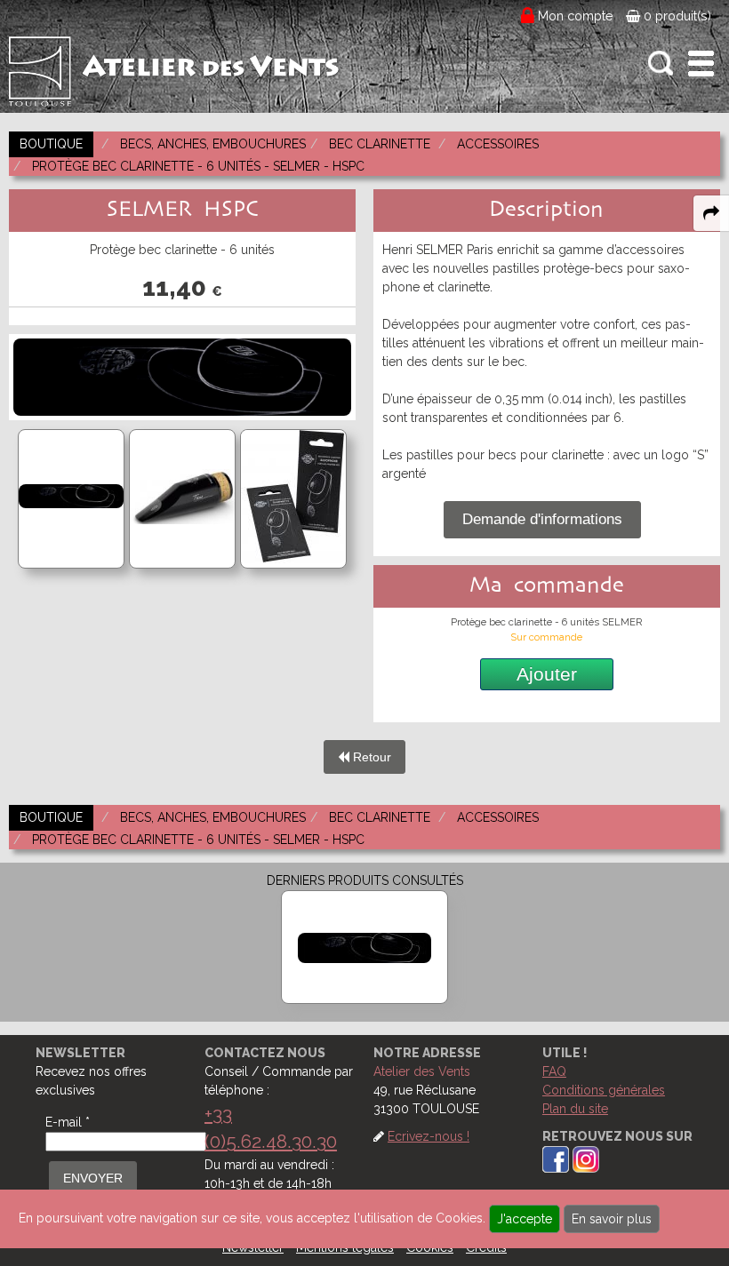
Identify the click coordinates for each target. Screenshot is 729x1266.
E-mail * (67, 1122)
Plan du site (575, 1109)
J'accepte (524, 1219)
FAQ (554, 1071)
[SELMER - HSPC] (364, 947)
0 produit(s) (675, 16)
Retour (370, 757)
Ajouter (547, 674)
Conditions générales (603, 1090)
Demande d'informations (542, 519)
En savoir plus (612, 1219)
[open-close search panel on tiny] (661, 63)
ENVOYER (93, 1178)
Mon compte (575, 16)
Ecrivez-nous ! (428, 1136)
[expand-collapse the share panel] (711, 213)
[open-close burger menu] (701, 63)
